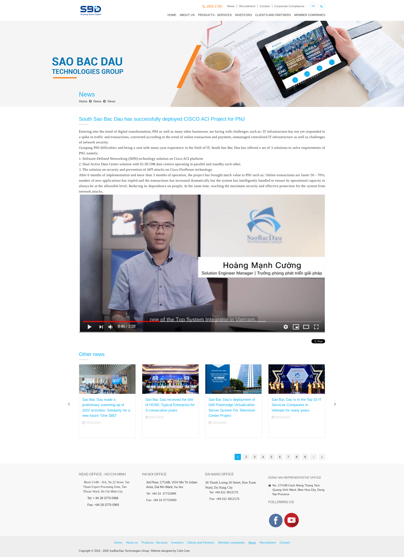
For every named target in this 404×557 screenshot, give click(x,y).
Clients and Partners (273, 15)
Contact (265, 6)
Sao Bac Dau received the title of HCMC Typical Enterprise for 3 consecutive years (170, 405)
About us (187, 15)
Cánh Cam (183, 550)
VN (313, 6)
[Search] (321, 5)
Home (171, 15)
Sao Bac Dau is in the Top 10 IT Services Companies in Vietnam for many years (296, 405)
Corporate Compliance (289, 6)
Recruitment (247, 6)
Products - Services (215, 15)
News (231, 6)
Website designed (161, 550)
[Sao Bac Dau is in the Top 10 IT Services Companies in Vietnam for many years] (296, 379)
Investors (243, 15)
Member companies (309, 15)
